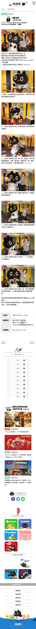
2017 (18, 360)
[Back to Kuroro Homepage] (18, 4)
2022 (18, 380)
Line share (23, 499)
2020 (18, 372)
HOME (3, 9)
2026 (18, 396)
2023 (18, 384)
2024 (18, 388)
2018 (18, 364)
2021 (18, 376)
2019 (18, 368)
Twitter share (18, 499)
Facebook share (13, 499)
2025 (18, 392)
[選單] (34, 3)
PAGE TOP (17, 584)
